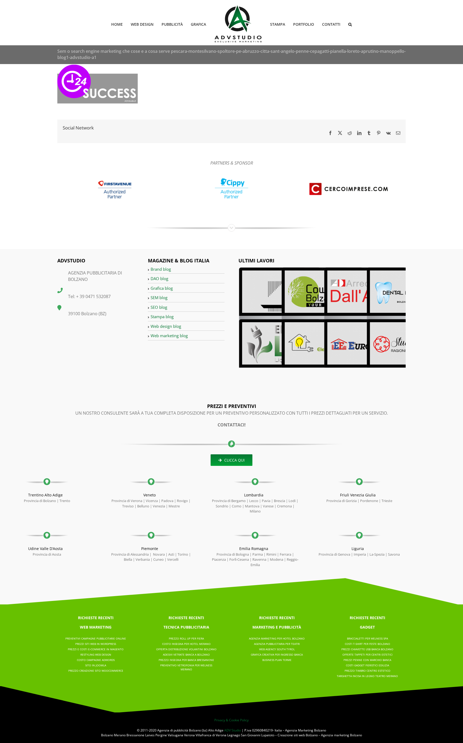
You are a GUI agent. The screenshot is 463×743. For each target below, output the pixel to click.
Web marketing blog (169, 335)
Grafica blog (162, 288)
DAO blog (159, 278)
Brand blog (161, 269)
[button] (341, 24)
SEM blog (159, 297)
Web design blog (166, 326)
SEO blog (159, 307)
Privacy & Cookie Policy (231, 720)
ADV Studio (232, 730)
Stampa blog (162, 316)
